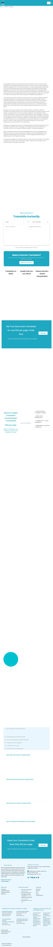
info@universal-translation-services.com (37, 871)
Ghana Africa (24, 900)
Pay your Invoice (26, 937)
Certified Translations (5, 892)
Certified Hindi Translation (26, 897)
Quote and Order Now (26, 423)
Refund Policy (8, 945)
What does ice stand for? (26, 889)
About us (38, 890)
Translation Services (5, 890)
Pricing (37, 893)
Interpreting (3, 893)
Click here (43, 333)
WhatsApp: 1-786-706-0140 (35, 874)
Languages (3, 889)
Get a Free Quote (27, 262)
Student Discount (39, 895)
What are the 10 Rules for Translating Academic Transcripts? (26, 894)
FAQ (37, 892)
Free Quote (38, 889)
